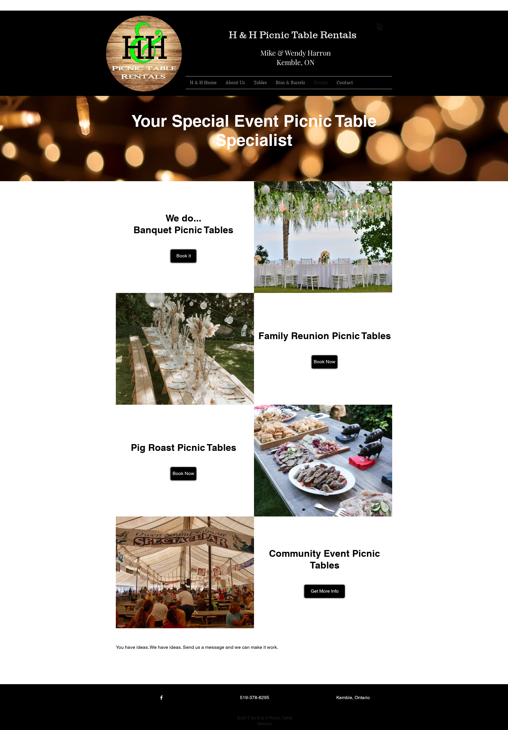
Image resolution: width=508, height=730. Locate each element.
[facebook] (354, 15)
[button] (380, 27)
